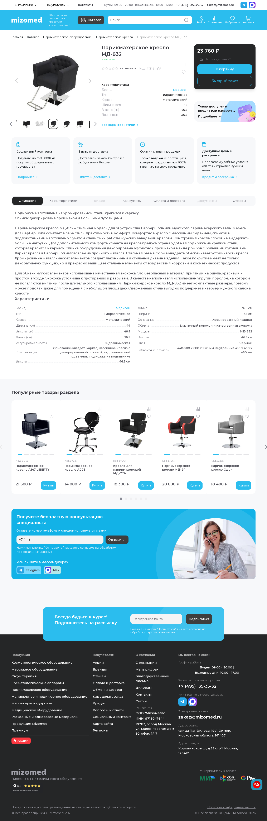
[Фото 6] (51, 454)
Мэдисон (180, 90)
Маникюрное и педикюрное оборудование (49, 696)
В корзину (225, 69)
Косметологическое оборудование (42, 662)
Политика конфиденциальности (231, 807)
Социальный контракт (112, 717)
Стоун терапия (24, 676)
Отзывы (99, 676)
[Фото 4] (39, 454)
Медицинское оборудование (36, 710)
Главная (17, 37)
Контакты (85, 5)
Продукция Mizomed (29, 724)
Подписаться (199, 619)
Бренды (100, 669)
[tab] (27, 201)
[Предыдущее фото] (19, 430)
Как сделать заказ (108, 696)
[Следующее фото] (52, 430)
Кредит (99, 703)
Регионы (100, 730)
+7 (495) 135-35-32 (190, 5)
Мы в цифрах (147, 669)
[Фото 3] (32, 454)
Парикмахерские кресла (114, 37)
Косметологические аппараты (37, 683)
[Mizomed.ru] (26, 20)
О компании (146, 662)
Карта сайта (103, 724)
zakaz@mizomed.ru (220, 4)
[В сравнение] (183, 64)
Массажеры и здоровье (31, 703)
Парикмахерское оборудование (67, 37)
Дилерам (144, 688)
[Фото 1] (20, 454)
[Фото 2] (26, 454)
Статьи (141, 701)
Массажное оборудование (34, 669)
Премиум (19, 730)
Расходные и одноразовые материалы (44, 717)
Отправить (116, 540)
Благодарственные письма (152, 678)
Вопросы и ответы (108, 710)
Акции (98, 662)
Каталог (94, 20)
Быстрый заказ (225, 81)
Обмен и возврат (107, 690)
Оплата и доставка (109, 683)
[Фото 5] (45, 454)
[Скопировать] (159, 68)
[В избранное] (183, 72)
